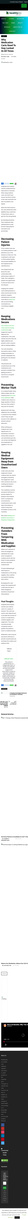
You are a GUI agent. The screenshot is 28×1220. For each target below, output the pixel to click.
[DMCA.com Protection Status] (4, 1161)
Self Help (5, 23)
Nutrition (20, 19)
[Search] (5, 973)
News (13, 23)
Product (7, 27)
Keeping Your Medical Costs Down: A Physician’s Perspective (8, 518)
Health (3, 19)
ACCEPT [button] (17, 1217)
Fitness (11, 19)
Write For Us (17, 27)
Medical (5, 689)
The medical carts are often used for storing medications (7, 328)
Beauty (20, 23)
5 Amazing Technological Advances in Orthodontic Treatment (18, 694)
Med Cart (12, 299)
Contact (12, 31)
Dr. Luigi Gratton (6, 965)
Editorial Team (5, 56)
